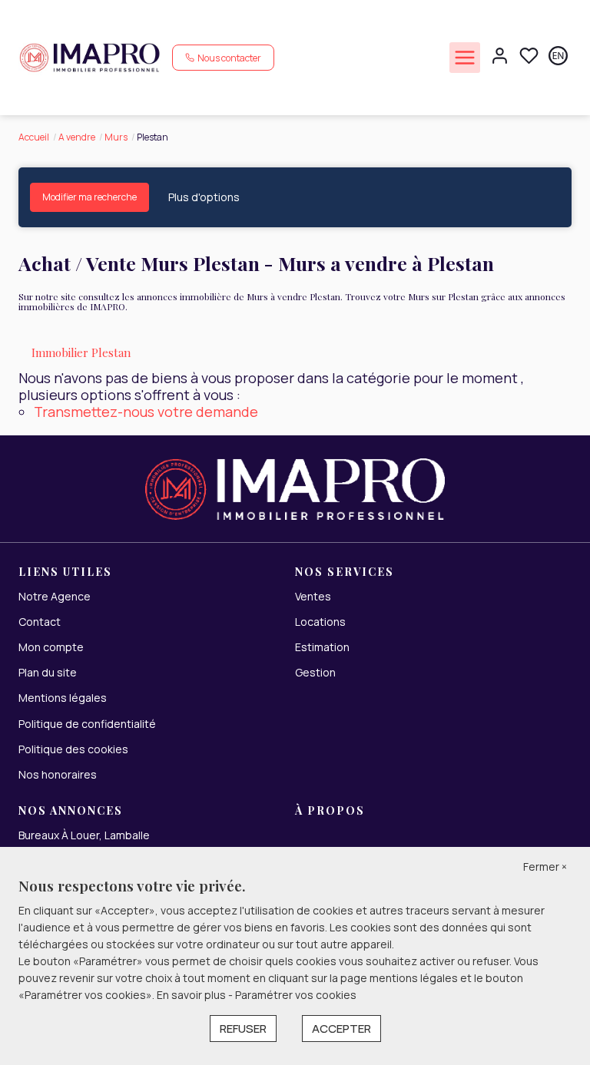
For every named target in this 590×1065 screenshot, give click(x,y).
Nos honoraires (57, 774)
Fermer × (545, 866)
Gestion (315, 672)
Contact (39, 621)
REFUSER (243, 1028)
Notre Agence (54, 596)
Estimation (322, 647)
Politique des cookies (73, 749)
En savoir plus (192, 994)
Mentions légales (62, 697)
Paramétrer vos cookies (295, 994)
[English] (558, 57)
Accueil (33, 137)
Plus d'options (204, 197)
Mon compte (51, 647)
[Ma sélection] (529, 57)
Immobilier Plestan (81, 352)
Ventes (313, 596)
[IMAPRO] (89, 56)
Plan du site (47, 672)
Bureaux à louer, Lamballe (84, 835)
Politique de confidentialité (87, 723)
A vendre (76, 137)
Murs (116, 137)
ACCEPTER (341, 1028)
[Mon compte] (499, 57)
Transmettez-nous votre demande (146, 411)
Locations (320, 621)
